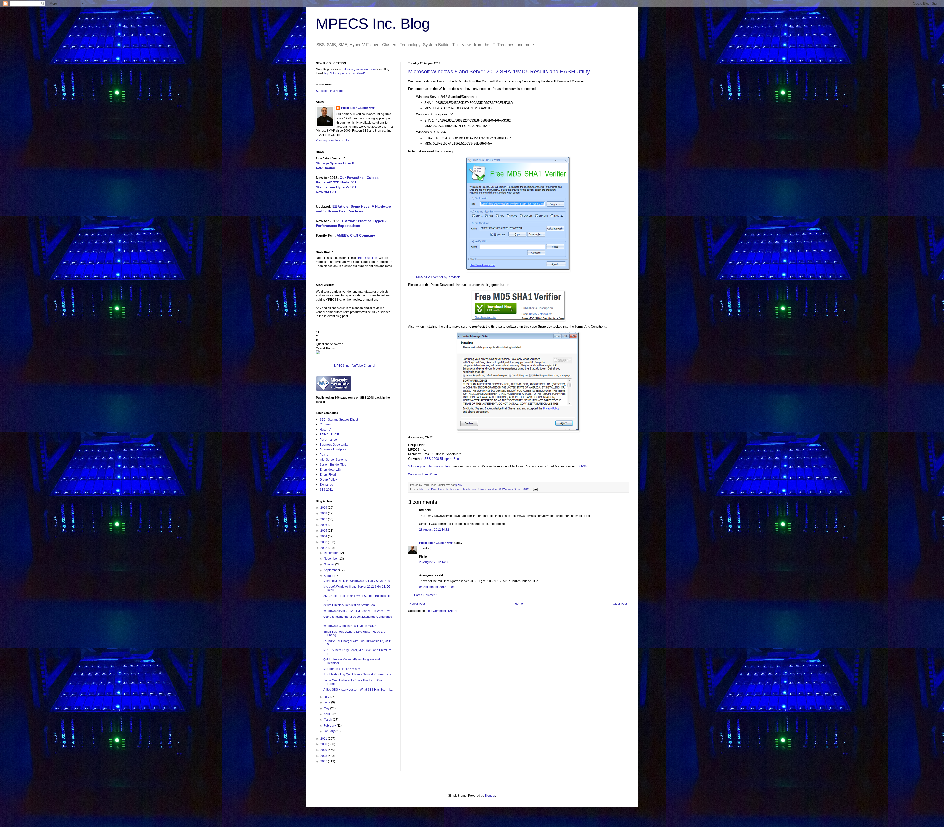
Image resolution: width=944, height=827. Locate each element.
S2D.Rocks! (325, 168)
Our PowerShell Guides (359, 178)
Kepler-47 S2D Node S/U (336, 182)
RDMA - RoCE (329, 434)
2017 (324, 519)
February (330, 725)
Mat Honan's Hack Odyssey (341, 669)
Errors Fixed (328, 474)
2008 (324, 755)
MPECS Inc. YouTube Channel (354, 365)
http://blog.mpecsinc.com (359, 69)
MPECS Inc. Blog (373, 23)
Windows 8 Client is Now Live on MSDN (350, 626)
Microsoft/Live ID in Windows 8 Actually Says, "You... (357, 581)
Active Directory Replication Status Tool (349, 605)
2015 (324, 530)
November (331, 558)
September (331, 570)
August (329, 576)
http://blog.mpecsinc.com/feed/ (344, 73)
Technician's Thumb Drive (461, 489)
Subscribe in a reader (330, 91)
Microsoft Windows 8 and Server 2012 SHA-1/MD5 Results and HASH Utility (499, 72)
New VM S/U (326, 192)
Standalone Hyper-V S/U (336, 187)
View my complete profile (332, 140)
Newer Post (417, 603)
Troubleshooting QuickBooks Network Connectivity (357, 674)
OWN (583, 466)
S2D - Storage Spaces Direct (339, 419)
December (331, 553)
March (328, 719)
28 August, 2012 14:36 (434, 562)
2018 (324, 513)
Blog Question (367, 258)
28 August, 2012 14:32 (434, 529)
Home (519, 603)
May (327, 708)
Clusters (325, 424)
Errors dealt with (330, 469)
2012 (324, 548)
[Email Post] (535, 489)
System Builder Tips (333, 464)
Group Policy (328, 479)
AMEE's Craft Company (356, 235)
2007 (324, 761)
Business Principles (333, 449)
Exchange (326, 484)
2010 (324, 744)
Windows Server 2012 (515, 489)
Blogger (490, 795)
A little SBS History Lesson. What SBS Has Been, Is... (358, 689)
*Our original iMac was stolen (429, 466)
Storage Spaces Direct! (335, 163)
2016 (324, 525)
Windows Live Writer (422, 474)
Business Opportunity (334, 444)
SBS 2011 (326, 489)
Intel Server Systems (333, 459)
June (327, 702)
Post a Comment (425, 595)
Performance (328, 439)
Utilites (482, 489)
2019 (324, 507)
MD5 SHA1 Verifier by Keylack (438, 277)
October (329, 564)
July (327, 697)
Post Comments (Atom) (441, 611)
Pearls (324, 454)
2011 (324, 738)
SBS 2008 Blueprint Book (442, 459)
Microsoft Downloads (431, 489)
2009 (324, 750)
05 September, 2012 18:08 (437, 587)
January (329, 731)
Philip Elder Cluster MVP (436, 543)
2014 (324, 536)
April (327, 714)
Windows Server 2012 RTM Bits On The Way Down (357, 611)
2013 (324, 542)
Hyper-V (325, 429)
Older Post (620, 603)
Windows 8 (494, 489)
